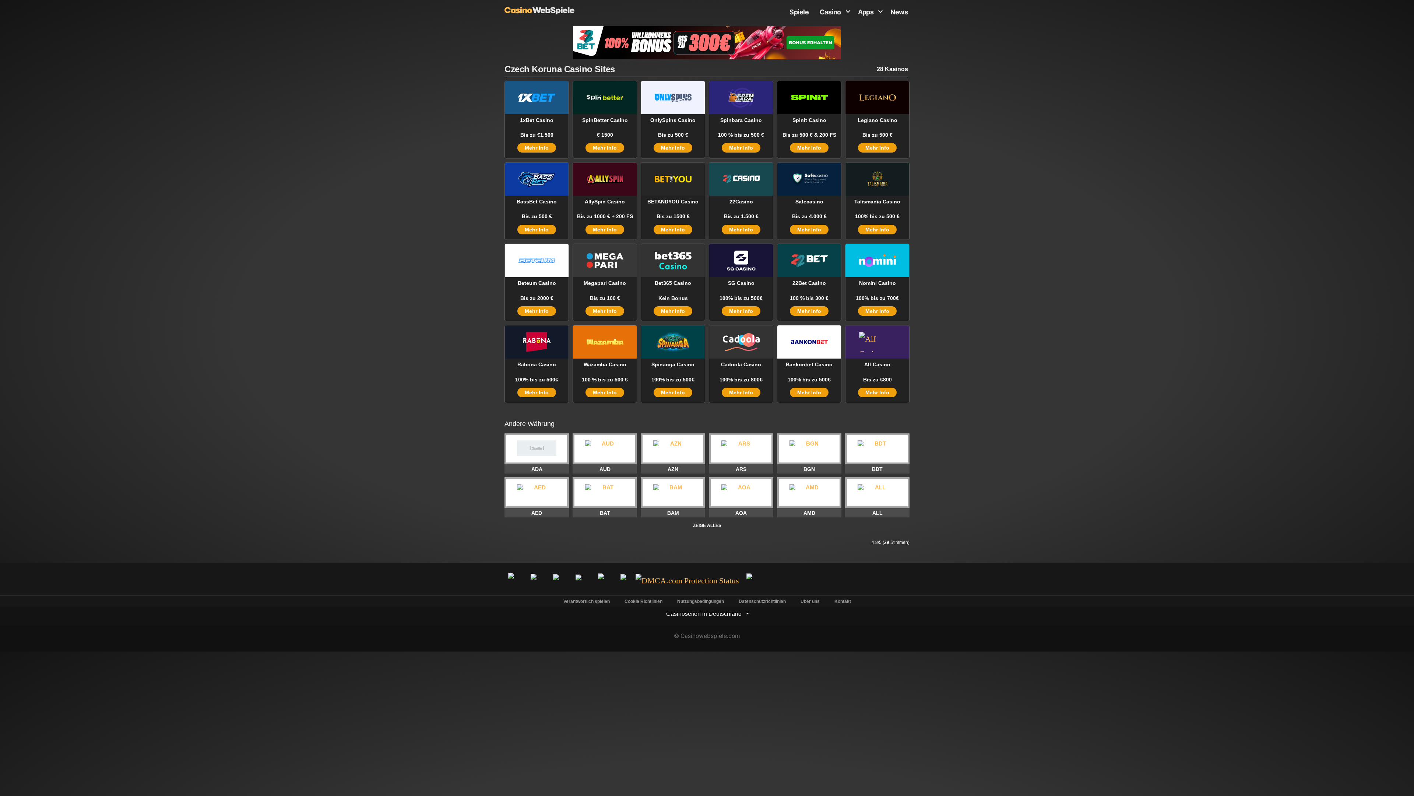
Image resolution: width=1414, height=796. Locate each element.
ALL (877, 513)
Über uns (810, 601)
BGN (809, 469)
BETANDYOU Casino (673, 202)
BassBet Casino (537, 202)
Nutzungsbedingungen (700, 601)
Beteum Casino (537, 283)
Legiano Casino (877, 120)
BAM (673, 513)
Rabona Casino (536, 364)
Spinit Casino (809, 120)
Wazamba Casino (605, 364)
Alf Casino (877, 364)
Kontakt (842, 601)
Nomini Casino (877, 283)
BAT (605, 513)
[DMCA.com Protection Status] (687, 581)
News (899, 12)
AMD (809, 513)
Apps (866, 12)
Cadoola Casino (741, 364)
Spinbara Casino (741, 120)
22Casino (741, 202)
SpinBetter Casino (605, 120)
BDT (877, 469)
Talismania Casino (877, 202)
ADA (536, 469)
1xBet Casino (536, 120)
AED (536, 513)
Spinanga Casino (672, 364)
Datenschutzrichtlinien (762, 601)
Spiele (799, 12)
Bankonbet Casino (809, 364)
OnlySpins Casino (673, 120)
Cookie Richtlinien (643, 601)
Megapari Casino (605, 283)
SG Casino (741, 283)
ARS (741, 469)
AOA (741, 513)
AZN (673, 469)
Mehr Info (537, 148)
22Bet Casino (809, 283)
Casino (830, 12)
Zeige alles (707, 525)
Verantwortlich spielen (586, 601)
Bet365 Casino (673, 283)
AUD (605, 469)
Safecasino (809, 202)
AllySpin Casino (605, 202)
